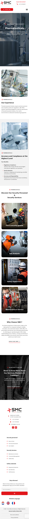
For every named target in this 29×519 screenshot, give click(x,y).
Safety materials (11, 463)
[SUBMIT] (14, 493)
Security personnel (12, 437)
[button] (26, 9)
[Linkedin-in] (13, 427)
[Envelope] (16, 427)
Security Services (11, 450)
